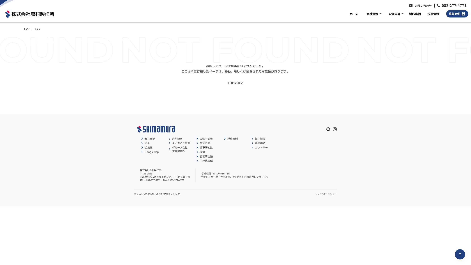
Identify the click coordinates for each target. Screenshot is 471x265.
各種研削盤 (206, 156)
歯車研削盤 (206, 147)
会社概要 (150, 138)
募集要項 (260, 143)
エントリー (261, 147)
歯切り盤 (205, 143)
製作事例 (415, 14)
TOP (27, 29)
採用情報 (433, 14)
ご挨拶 (148, 147)
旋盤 (202, 152)
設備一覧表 (206, 138)
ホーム (354, 14)
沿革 (147, 143)
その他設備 (206, 160)
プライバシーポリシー (326, 194)
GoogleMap (152, 152)
